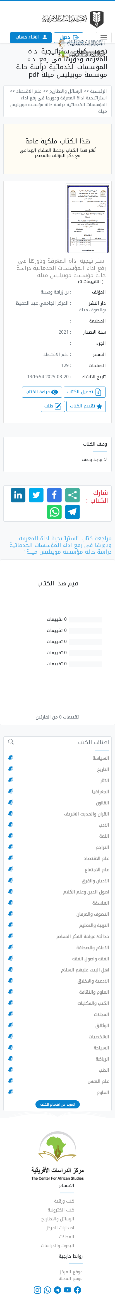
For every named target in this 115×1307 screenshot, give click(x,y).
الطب (104, 1070)
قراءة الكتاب (38, 391)
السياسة (101, 758)
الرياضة (102, 1059)
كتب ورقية (64, 1201)
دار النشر (97, 303)
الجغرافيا (100, 791)
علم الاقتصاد (96, 858)
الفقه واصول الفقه (90, 959)
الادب (104, 825)
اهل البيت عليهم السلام (85, 970)
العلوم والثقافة (94, 992)
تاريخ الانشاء (94, 376)
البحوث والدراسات (57, 1245)
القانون (102, 803)
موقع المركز (71, 1271)
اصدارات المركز (60, 1227)
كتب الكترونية (61, 1210)
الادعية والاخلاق (93, 981)
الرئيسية (98, 91)
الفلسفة (100, 903)
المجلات (101, 1014)
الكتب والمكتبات (93, 1003)
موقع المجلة (71, 1278)
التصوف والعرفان (92, 914)
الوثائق (102, 1025)
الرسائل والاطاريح (57, 1219)
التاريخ (103, 769)
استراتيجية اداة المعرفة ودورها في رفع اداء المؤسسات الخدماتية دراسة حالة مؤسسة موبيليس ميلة (61, 267)
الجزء (101, 343)
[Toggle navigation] (104, 37)
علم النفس (98, 1081)
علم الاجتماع (97, 869)
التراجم (102, 847)
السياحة (101, 1048)
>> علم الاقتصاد (32, 91)
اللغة (104, 836)
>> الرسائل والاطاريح (69, 91)
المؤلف (99, 292)
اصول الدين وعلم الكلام (86, 892)
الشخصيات (99, 1037)
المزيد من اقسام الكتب (57, 1104)
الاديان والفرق (95, 881)
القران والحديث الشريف (86, 814)
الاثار (104, 780)
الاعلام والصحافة (92, 947)
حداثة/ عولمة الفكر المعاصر (82, 936)
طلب (49, 406)
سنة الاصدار (94, 332)
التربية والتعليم (94, 925)
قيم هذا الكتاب (57, 583)
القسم (99, 354)
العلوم (103, 1092)
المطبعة (97, 321)
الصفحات (97, 365)
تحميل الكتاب (81, 391)
